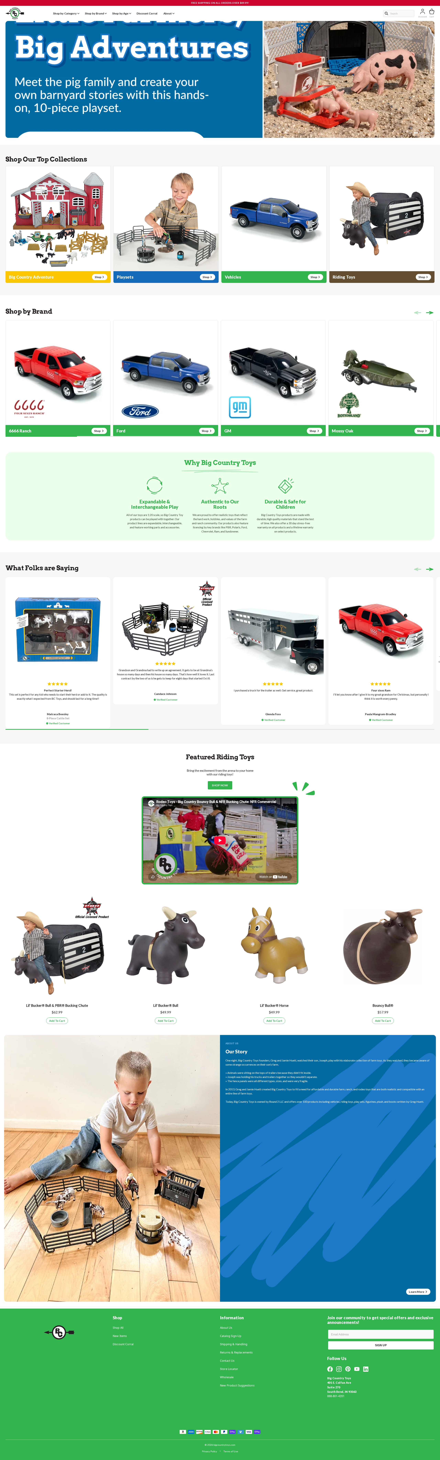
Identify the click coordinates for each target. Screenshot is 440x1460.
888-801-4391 (335, 1396)
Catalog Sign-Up (230, 1336)
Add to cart (57, 1020)
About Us (226, 1328)
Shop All (118, 1328)
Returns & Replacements (236, 1352)
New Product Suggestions (237, 1385)
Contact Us (227, 1361)
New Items (120, 1336)
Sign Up (381, 1345)
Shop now (220, 785)
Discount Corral (123, 1344)
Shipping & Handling (233, 1344)
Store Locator (229, 1369)
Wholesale (227, 1377)
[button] (410, 132)
